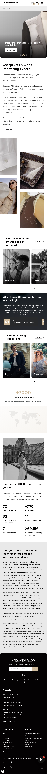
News (27, 744)
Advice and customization (13, 712)
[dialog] (3, 771)
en (4, 762)
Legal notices (27, 759)
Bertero (5, 736)
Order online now (9, 721)
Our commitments (10, 717)
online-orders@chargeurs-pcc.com (26, 682)
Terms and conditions (14, 759)
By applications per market (13, 703)
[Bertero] (16, 360)
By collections (9, 697)
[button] (1, 34)
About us (28, 740)
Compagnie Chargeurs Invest (32, 735)
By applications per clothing (13, 705)
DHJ (4, 734)
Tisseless (6, 738)
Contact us (28, 747)
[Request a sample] (42, 769)
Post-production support (12, 715)
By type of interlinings (11, 700)
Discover (8, 130)
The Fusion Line (8, 749)
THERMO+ (6, 740)
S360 (4, 744)
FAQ (4, 759)
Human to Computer (10, 768)
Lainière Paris (7, 742)
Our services (7, 709)
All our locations (30, 742)
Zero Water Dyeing (9, 747)
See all (38, 242)
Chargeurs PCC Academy (33, 738)
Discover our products (10, 694)
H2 (4, 751)
